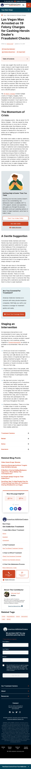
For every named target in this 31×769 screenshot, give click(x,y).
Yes (11, 498)
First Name (6, 641)
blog (5, 15)
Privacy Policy (10, 747)
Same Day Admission (9, 49)
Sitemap (3, 747)
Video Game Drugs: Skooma (10, 462)
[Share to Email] (19, 508)
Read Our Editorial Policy (14, 606)
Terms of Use (17, 747)
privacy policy (15, 666)
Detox (4, 533)
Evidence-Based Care (9, 52)
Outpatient (6, 540)
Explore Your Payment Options (11, 559)
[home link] (2, 15)
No (22, 498)
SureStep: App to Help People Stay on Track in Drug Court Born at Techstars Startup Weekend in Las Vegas (14, 483)
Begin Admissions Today (10, 567)
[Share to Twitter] (11, 508)
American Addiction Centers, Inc (15, 719)
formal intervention (15, 342)
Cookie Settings (26, 747)
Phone (4, 656)
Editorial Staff (10, 43)
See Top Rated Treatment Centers (13, 548)
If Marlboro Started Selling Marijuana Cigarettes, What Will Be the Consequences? (14, 471)
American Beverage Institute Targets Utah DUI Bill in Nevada (14, 466)
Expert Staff (22, 52)
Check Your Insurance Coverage (12, 556)
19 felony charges (9, 94)
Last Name (6, 649)
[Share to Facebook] (15, 508)
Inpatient (5, 537)
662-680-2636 (10, 1)
